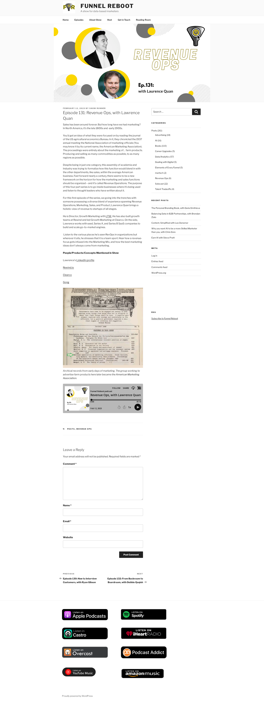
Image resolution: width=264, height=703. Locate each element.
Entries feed (157, 261)
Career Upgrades (163, 151)
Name (67, 505)
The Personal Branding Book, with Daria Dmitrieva (175, 208)
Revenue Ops (84, 429)
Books (158, 146)
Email (67, 521)
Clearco (67, 274)
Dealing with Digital (164, 162)
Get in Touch (124, 19)
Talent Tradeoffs (163, 189)
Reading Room (143, 19)
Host (109, 19)
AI (156, 140)
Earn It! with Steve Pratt (163, 237)
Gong (66, 282)
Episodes (78, 19)
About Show (95, 19)
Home (66, 19)
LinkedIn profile (85, 260)
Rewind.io (68, 267)
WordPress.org (158, 272)
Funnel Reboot (107, 6)
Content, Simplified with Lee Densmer (169, 223)
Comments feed (159, 267)
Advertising (160, 135)
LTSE (109, 216)
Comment (70, 463)
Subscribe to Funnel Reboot (164, 318)
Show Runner (97, 108)
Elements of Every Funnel (167, 167)
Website (68, 537)
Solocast (159, 183)
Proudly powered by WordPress (77, 696)
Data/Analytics (162, 156)
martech (159, 173)
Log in (154, 255)
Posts (71, 429)
